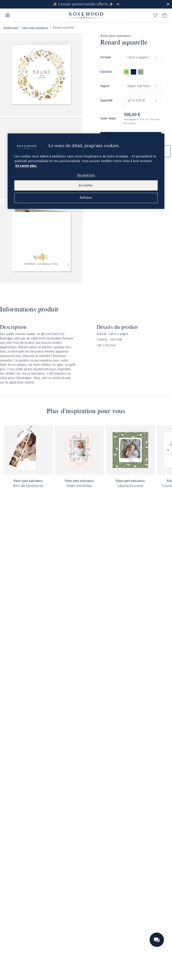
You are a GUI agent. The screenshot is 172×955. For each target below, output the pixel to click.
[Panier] (164, 15)
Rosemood (11, 27)
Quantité (106, 100)
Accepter (86, 185)
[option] (126, 72)
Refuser (86, 198)
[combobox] (142, 57)
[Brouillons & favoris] (155, 15)
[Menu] (8, 15)
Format (105, 57)
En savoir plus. (26, 166)
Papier (105, 86)
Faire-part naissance (35, 27)
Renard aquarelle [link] (63, 27)
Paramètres (86, 175)
